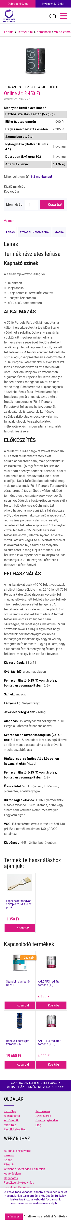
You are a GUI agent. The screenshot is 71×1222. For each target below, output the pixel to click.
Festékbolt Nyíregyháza (19, 1182)
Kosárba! (55, 204)
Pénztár (9, 1164)
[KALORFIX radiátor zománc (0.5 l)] (51, 1022)
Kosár (8, 1160)
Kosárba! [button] (23, 928)
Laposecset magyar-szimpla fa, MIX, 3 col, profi (19, 904)
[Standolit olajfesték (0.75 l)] (20, 962)
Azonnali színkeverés (17, 1151)
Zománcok (43, 32)
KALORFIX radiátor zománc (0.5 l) (49, 1042)
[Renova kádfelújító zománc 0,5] (20, 1022)
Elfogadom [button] (13, 1216)
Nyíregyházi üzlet (53, 4)
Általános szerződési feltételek (45, 1216)
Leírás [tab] (10, 232)
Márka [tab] (59, 232)
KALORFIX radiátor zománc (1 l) (49, 983)
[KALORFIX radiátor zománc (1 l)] (51, 962)
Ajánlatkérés (12, 1116)
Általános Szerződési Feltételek (24, 1169)
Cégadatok (11, 1178)
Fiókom (9, 1155)
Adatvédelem (12, 1173)
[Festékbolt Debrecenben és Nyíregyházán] (9, 15)
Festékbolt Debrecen (17, 1187)
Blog (38, 1125)
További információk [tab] (34, 232)
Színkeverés (43, 1116)
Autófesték (11, 1120)
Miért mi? (10, 1125)
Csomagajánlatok (47, 1120)
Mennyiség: (14, 204)
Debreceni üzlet (18, 4)
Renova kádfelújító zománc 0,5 (17, 1042)
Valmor (9, 221)
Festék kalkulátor (15, 1129)
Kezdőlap (10, 1111)
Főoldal (9, 32)
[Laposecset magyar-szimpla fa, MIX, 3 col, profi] (20, 883)
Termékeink (25, 32)
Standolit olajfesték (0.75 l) (18, 983)
